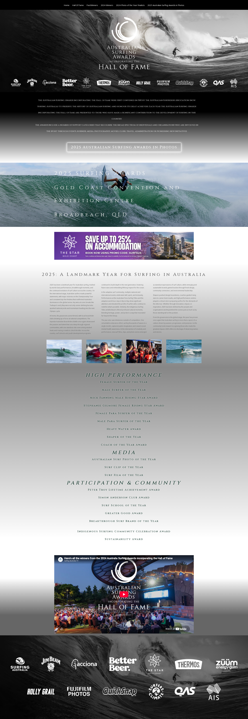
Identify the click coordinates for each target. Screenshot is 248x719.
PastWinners (92, 5)
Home (66, 5)
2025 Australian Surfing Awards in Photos (166, 5)
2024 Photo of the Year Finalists (130, 5)
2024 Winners (107, 5)
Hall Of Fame (78, 5)
